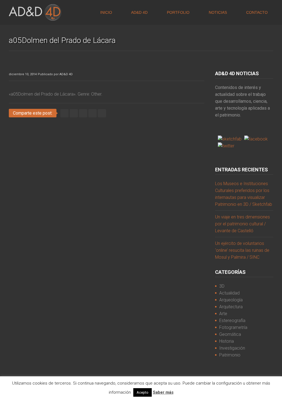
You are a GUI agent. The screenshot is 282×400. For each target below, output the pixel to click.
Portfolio (177, 12)
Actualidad (229, 293)
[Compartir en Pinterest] (102, 113)
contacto (256, 12)
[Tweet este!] (64, 113)
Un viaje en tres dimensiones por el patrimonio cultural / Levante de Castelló (242, 223)
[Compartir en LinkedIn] (83, 113)
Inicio (105, 12)
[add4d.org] (35, 12)
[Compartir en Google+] (92, 113)
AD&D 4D (139, 12)
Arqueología (231, 299)
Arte (223, 313)
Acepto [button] (142, 392)
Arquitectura (231, 306)
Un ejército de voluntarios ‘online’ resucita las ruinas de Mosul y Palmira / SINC (242, 250)
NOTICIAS (217, 12)
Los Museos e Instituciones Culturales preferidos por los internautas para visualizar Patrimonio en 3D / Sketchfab (243, 194)
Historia (226, 341)
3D (221, 286)
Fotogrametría (233, 327)
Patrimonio (229, 355)
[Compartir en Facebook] (74, 113)
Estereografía (232, 320)
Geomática (230, 334)
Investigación (232, 348)
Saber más (163, 392)
